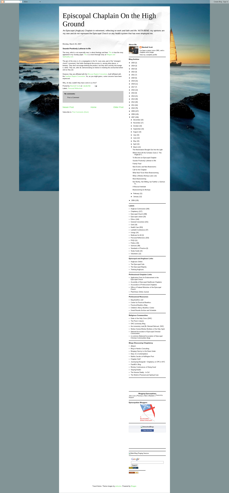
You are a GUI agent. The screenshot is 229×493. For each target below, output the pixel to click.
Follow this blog (147, 430)
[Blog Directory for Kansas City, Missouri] (133, 473)
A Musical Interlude (139, 187)
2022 (133, 72)
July (135, 135)
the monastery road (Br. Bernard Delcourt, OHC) (147, 326)
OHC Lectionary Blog (138, 324)
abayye (133, 346)
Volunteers (134, 254)
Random (151, 396)
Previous (140, 396)
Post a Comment (73, 97)
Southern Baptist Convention (75, 76)
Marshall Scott (147, 47)
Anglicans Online (136, 262)
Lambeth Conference (138, 230)
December (137, 120)
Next (145, 396)
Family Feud (137, 164)
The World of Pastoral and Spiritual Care (145, 375)
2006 (133, 200)
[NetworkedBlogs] (147, 427)
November (137, 123)
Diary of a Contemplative (139, 354)
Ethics (133, 219)
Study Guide (135, 251)
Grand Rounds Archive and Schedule (143, 310)
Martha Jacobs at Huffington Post (142, 356)
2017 (133, 87)
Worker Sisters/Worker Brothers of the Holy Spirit (148, 329)
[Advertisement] (139, 384)
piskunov (118, 486)
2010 (133, 108)
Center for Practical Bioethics (141, 302)
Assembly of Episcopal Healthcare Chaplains (146, 282)
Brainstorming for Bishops (142, 190)
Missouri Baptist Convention (97, 74)
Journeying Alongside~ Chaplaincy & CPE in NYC (148, 362)
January (136, 196)
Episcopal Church (137, 214)
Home (93, 107)
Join (130, 396)
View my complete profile (148, 55)
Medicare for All (136, 235)
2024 (133, 66)
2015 (133, 93)
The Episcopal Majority (139, 267)
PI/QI (132, 240)
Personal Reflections (75, 88)
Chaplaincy (134, 211)
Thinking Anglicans (137, 269)
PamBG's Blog (136, 364)
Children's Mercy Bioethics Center (142, 308)
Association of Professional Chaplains (144, 285)
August (136, 132)
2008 (133, 114)
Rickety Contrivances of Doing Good (143, 367)
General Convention (137, 222)
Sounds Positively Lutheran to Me (144, 161)
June (135, 138)
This (110, 52)
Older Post (118, 107)
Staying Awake (136, 370)
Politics (133, 243)
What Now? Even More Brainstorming (146, 173)
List (134, 396)
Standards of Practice (138, 248)
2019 (133, 81)
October (136, 126)
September (137, 129)
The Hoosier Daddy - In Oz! (140, 372)
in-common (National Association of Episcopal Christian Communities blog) (146, 337)
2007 (133, 117)
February (136, 193)
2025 (133, 63)
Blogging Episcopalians (147, 393)
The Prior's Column (137, 321)
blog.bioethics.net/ (137, 300)
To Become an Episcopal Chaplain (144, 158)
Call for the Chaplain (140, 170)
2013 (133, 99)
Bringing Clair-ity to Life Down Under (143, 351)
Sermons (134, 246)
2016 (133, 90)
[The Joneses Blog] (147, 421)
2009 (133, 111)
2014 (133, 96)
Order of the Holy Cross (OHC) (141, 318)
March (135, 147)
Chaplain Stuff (136, 359)
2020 (133, 78)
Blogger (133, 486)
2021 (133, 75)
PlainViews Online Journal (140, 292)
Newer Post (68, 107)
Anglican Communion (138, 209)
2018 (133, 84)
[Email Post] (95, 86)
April (135, 144)
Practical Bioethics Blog (139, 305)
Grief (132, 225)
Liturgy (133, 232)
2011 (133, 105)
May (135, 141)
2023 (133, 69)
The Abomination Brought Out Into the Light (148, 150)
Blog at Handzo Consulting (140, 348)
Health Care (135, 227)
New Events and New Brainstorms (144, 167)
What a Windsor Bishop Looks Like (145, 176)
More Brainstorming (139, 179)
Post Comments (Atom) (80, 112)
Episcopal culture (137, 217)
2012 (133, 102)
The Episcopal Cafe (137, 264)
